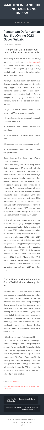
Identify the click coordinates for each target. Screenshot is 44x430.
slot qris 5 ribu (29, 386)
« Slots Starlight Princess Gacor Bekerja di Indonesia (20, 400)
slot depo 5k (12, 386)
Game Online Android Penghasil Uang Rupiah (22, 9)
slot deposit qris (33, 62)
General (16, 381)
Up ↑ (23, 425)
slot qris (20, 386)
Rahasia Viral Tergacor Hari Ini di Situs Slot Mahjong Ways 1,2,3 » (22, 408)
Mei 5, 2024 (8, 44)
